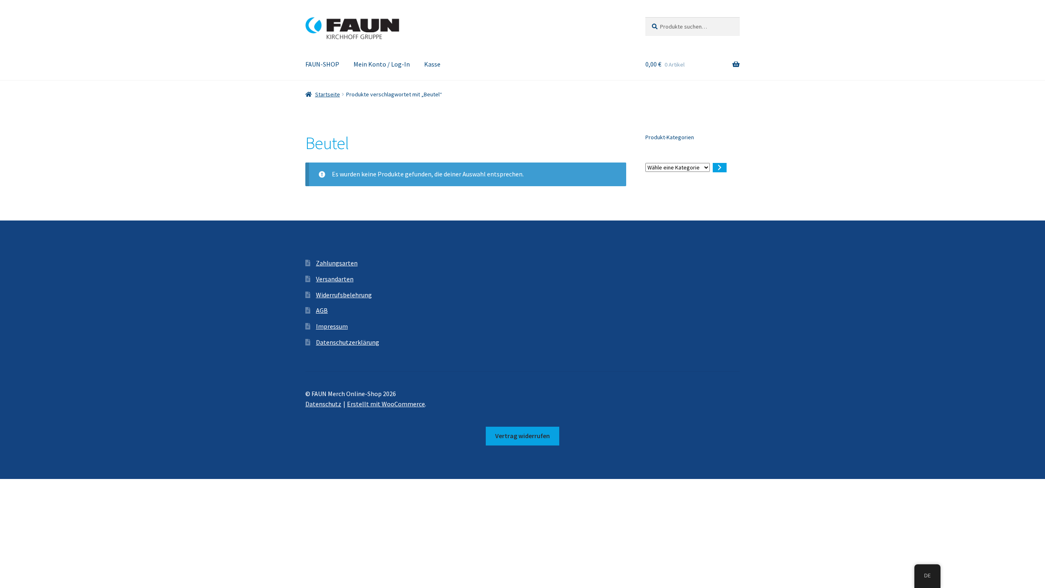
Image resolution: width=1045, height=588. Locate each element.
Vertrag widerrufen (522, 436)
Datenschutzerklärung (347, 342)
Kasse (432, 64)
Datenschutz (323, 404)
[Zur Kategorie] (720, 167)
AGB (322, 310)
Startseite (327, 94)
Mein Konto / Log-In (382, 64)
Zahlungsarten (337, 263)
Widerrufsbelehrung (344, 295)
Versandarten (335, 279)
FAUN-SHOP (322, 64)
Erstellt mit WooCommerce (386, 404)
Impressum (332, 326)
